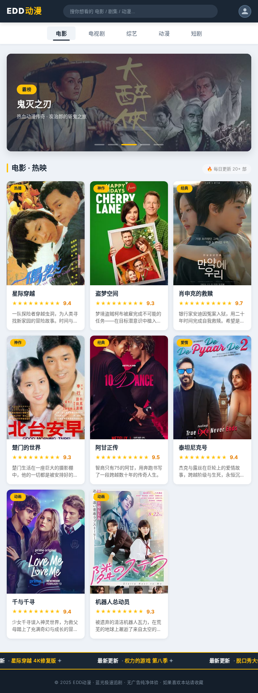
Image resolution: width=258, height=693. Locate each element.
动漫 (164, 34)
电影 (61, 34)
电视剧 (96, 34)
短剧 (196, 34)
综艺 (131, 34)
